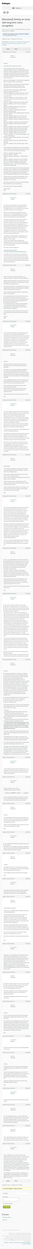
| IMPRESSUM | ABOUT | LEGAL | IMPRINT (25, 1243)
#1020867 (27, 1088)
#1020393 (27, 593)
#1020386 (27, 350)
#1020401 (27, 757)
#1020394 (27, 659)
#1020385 (27, 321)
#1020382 (27, 52)
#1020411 (28, 853)
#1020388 (27, 454)
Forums (7, 29)
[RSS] (4, 12)
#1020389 (27, 496)
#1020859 (27, 1052)
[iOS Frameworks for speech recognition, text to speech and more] (6, 4)
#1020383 (27, 193)
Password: (5, 1197)
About (12, 1240)
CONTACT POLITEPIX (14, 1242)
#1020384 (27, 265)
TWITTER (6, 1242)
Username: (5, 1193)
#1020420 (27, 1001)
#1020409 (27, 803)
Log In (6, 1207)
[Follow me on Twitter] (7, 12)
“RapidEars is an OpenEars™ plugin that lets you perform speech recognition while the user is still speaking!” (16, 43)
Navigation (18, 8)
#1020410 (27, 832)
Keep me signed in (8, 1203)
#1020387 (27, 400)
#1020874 (27, 1125)
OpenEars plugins (6, 1217)
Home (3, 29)
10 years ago (6, 35)
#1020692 (27, 1036)
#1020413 (27, 896)
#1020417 (27, 972)
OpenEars (12, 29)
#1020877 (27, 1143)
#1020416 (27, 943)
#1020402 (27, 777)
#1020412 (27, 878)
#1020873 (27, 1104)
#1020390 (27, 548)
